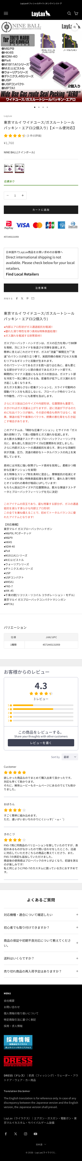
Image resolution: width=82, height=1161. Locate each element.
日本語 (39, 1144)
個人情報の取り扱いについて (21, 1013)
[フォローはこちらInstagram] (25, 1134)
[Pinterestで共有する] (27, 298)
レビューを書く (41, 742)
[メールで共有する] (32, 298)
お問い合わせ (12, 1007)
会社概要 (9, 1001)
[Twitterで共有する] (22, 298)
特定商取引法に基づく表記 (20, 1019)
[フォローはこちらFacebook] (6, 1134)
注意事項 (41, 288)
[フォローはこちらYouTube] (35, 1134)
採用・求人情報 (13, 1026)
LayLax (8, 115)
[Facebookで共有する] (16, 298)
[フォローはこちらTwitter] (16, 1134)
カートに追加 (41, 209)
